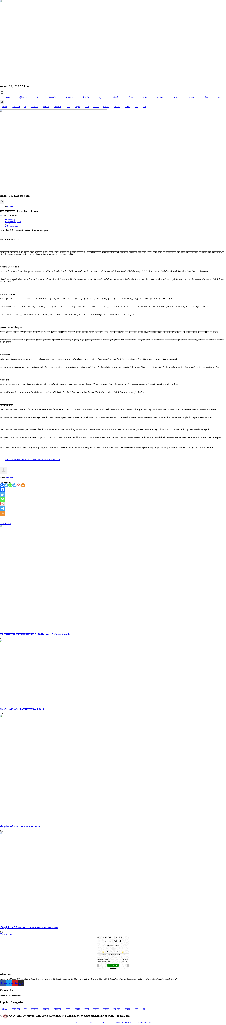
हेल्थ (219, 97)
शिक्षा (206, 97)
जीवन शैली (86, 97)
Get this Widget (113, 968)
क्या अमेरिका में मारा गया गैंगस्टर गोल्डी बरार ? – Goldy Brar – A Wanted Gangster (35, 634)
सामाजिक (69, 97)
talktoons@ (9, 477)
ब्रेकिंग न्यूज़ (23, 97)
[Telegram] (14, 485)
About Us (78, 1022)
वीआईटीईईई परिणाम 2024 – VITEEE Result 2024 (22, 709)
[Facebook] (2, 485)
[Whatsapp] (10, 485)
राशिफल (192, 97)
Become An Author (144, 1022)
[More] (23, 485)
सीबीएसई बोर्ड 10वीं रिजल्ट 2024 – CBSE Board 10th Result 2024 (29, 927)
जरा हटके (176, 97)
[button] (113, 92)
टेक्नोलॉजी (52, 97)
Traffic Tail (123, 1015)
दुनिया (101, 97)
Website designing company (97, 1015)
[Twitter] (6, 485)
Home (7, 97)
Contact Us (91, 1022)
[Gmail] (18, 485)
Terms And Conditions (123, 1022)
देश (38, 97)
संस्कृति (116, 97)
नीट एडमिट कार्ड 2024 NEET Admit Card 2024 (21, 826)
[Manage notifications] (5, 1016)
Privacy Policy (105, 1022)
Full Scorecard (113, 965)
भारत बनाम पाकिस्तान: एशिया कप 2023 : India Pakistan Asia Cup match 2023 (32, 460)
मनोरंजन (160, 97)
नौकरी (130, 97)
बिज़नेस (145, 97)
